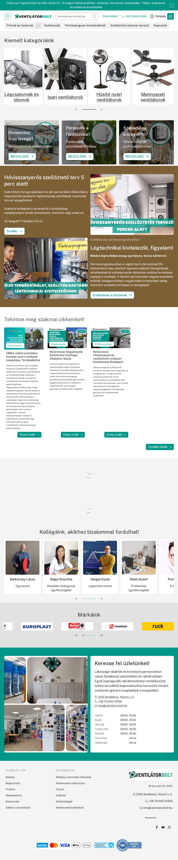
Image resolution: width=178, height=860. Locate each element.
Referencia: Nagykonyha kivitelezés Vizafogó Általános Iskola (66, 355)
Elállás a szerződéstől (18, 807)
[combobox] (77, 16)
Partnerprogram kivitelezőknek (85, 25)
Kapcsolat (160, 25)
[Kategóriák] (7, 16)
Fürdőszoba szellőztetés (25, 97)
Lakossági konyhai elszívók (156, 97)
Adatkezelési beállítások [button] (70, 807)
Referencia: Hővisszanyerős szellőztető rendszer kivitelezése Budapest (108, 357)
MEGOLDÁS (20, 156)
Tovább (11, 231)
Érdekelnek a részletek (110, 295)
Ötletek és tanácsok (19, 25)
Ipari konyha (16, 345)
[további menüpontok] (38, 25)
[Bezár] (171, 5)
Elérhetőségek (64, 801)
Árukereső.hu (150, 818)
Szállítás (61, 795)
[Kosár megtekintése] (170, 16)
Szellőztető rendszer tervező (129, 25)
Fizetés (60, 789)
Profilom (10, 789)
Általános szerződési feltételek (73, 777)
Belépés (10, 777)
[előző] (77, 109)
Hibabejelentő (14, 795)
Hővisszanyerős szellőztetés (68, 97)
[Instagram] (169, 827)
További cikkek (157, 447)
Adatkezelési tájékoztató (70, 783)
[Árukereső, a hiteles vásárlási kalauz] (129, 845)
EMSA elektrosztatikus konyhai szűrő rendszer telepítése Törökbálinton (23, 357)
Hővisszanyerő (104, 344)
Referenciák (52, 25)
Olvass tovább (27, 434)
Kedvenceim (12, 801)
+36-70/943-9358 (135, 16)
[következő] (101, 109)
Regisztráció (13, 783)
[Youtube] (163, 827)
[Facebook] (157, 827)
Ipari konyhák (113, 97)
